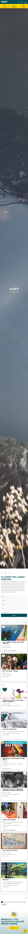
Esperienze (14, 6)
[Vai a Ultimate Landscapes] (14, 725)
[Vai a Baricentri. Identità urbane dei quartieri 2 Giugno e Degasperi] (14, 786)
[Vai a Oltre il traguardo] (14, 816)
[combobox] (14, 600)
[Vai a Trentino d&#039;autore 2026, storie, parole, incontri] (14, 696)
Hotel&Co (4, 6)
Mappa (25, 622)
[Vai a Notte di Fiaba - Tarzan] (14, 667)
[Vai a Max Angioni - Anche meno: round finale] (14, 755)
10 (24, 901)
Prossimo (4, 904)
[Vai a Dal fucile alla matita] (14, 846)
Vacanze (23, 6)
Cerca (14, 615)
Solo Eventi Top (6, 612)
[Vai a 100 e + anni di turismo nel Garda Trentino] (14, 638)
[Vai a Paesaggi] (14, 876)
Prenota (13, 927)
